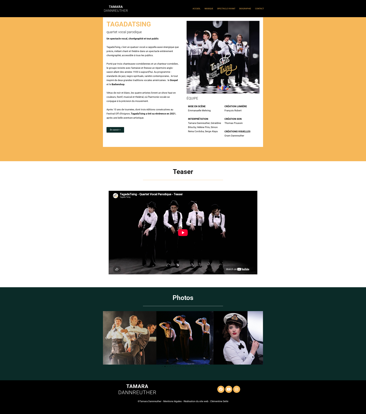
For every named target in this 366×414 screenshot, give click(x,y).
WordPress (129, 410)
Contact (259, 8)
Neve (104, 410)
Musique (209, 8)
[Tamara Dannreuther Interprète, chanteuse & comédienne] (116, 8)
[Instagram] (236, 389)
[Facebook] (220, 389)
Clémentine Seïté (219, 401)
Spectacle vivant (226, 8)
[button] (106, 338)
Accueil (197, 8)
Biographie (245, 8)
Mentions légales (172, 401)
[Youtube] (228, 389)
